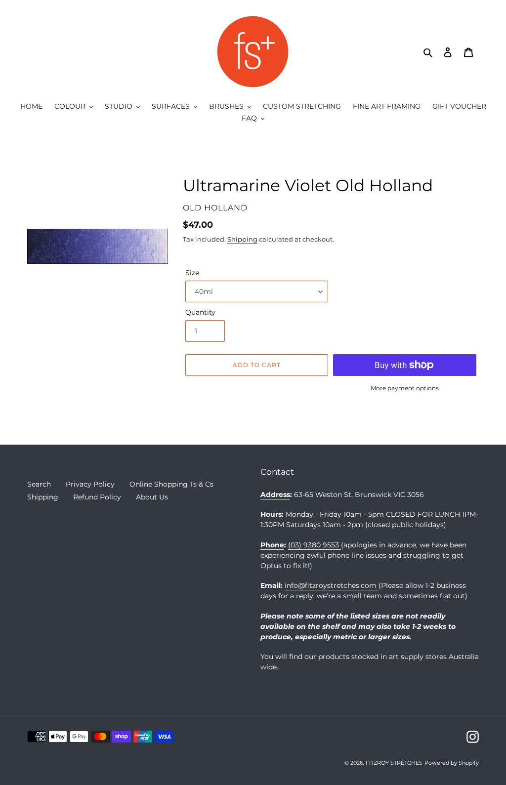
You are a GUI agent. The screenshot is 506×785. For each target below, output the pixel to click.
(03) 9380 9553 (314, 544)
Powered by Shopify (451, 762)
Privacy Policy (90, 484)
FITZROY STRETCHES (394, 762)
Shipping (242, 239)
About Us (152, 497)
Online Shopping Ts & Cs (171, 484)
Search (39, 484)
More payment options (405, 388)
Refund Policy (97, 497)
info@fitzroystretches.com (332, 585)
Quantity (200, 312)
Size (192, 272)
